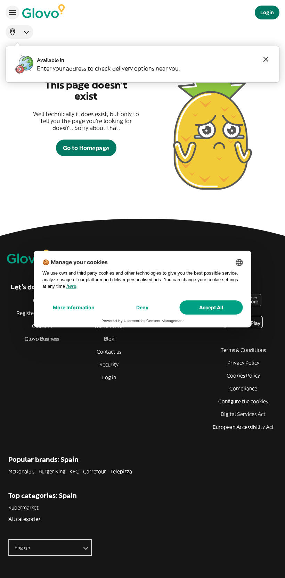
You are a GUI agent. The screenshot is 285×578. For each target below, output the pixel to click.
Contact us (109, 352)
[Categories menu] (12, 12)
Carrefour (94, 471)
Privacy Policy (243, 363)
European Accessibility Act (243, 427)
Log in (109, 377)
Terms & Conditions (243, 350)
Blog (109, 339)
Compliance (243, 388)
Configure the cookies (243, 401)
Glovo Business (42, 339)
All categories (24, 519)
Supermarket (23, 507)
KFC (74, 471)
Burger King (52, 471)
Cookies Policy (243, 375)
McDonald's (21, 471)
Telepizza (121, 471)
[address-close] (266, 59)
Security (109, 364)
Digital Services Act (243, 414)
